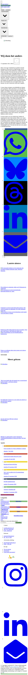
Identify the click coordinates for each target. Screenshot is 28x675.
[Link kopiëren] (4, 257)
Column (22, 63)
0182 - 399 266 (7, 544)
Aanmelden (18, 522)
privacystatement (14, 666)
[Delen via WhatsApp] (15, 156)
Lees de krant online (6, 5)
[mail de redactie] (15, 662)
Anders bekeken (5, 65)
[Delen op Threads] (15, 204)
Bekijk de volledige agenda (7, 494)
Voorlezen (16, 63)
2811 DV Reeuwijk (8, 529)
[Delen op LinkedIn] (15, 231)
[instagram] (15, 587)
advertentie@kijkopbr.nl (10, 542)
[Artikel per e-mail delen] (15, 255)
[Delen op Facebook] (4, 129)
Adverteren (6, 550)
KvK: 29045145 (8, 530)
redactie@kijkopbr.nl (9, 536)
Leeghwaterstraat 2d (9, 528)
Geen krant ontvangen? (9, 552)
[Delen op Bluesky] (15, 180)
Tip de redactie (7, 549)
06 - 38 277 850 (8, 537)
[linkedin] (15, 638)
